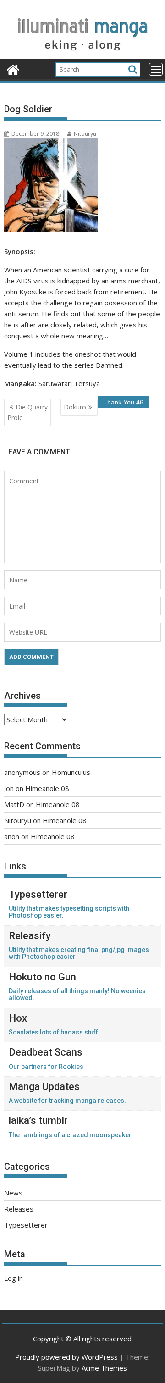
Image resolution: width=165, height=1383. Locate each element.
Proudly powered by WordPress (66, 1356)
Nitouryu (85, 134)
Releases (18, 1208)
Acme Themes (104, 1367)
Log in (13, 1278)
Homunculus (71, 772)
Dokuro (75, 407)
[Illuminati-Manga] (82, 53)
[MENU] (156, 69)
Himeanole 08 (47, 788)
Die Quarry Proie (27, 412)
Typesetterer (26, 1224)
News (13, 1192)
